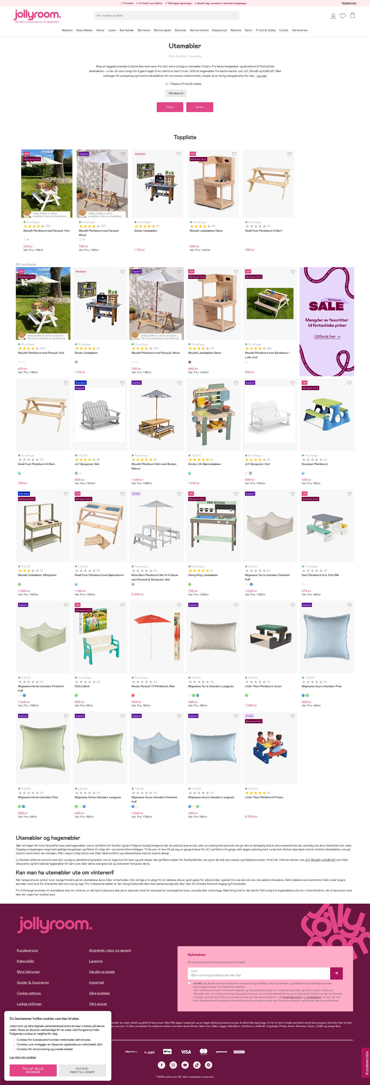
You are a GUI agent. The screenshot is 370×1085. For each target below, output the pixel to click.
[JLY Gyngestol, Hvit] (80, 473)
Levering (96, 961)
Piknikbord (176, 93)
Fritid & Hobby (177, 56)
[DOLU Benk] (76, 695)
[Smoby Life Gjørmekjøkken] (189, 473)
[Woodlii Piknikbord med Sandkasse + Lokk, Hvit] (246, 362)
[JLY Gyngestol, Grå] (76, 473)
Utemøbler (195, 56)
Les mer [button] (262, 76)
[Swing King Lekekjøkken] (189, 584)
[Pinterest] (208, 1065)
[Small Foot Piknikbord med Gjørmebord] (76, 584)
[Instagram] (173, 1065)
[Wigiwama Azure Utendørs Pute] (303, 695)
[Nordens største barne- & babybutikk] (37, 14)
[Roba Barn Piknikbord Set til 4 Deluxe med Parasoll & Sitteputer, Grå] (132, 584)
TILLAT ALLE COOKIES (33, 1070)
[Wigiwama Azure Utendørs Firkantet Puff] (251, 584)
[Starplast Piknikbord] (303, 473)
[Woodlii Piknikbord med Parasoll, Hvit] (19, 362)
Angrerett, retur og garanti (110, 950)
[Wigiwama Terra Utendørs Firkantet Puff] (246, 584)
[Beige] (24, 239)
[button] (342, 16)
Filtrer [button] (170, 107)
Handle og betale (102, 972)
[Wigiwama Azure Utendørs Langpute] (197, 695)
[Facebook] (161, 1065)
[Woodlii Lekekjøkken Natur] (189, 362)
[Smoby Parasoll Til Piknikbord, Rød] (132, 695)
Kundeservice (349, 2)
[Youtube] (185, 1065)
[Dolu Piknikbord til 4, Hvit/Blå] (303, 584)
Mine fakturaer (28, 972)
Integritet (96, 982)
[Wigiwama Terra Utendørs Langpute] (189, 695)
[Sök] (235, 15)
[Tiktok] (197, 1065)
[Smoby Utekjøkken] (76, 362)
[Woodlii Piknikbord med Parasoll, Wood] (23, 362)
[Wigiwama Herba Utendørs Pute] (307, 695)
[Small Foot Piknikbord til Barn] (19, 473)
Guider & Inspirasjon (33, 982)
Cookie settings (29, 993)
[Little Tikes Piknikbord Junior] (246, 695)
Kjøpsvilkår (25, 961)
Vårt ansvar (98, 1004)
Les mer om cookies (23, 1057)
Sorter (200, 107)
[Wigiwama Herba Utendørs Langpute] (193, 695)
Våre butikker (99, 993)
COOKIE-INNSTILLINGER (82, 1070)
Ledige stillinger (29, 1004)
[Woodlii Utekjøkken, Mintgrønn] (19, 584)
